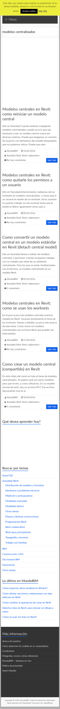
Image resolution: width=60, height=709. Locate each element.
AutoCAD (7, 475)
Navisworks (8, 565)
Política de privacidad (12, 666)
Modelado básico (14, 506)
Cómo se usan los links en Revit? (19, 617)
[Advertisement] (30, 69)
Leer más (52, 160)
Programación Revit (15, 522)
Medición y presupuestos (18, 496)
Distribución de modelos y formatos (24, 485)
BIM (4, 549)
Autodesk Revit (14, 156)
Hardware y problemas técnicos (22, 490)
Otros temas (12, 511)
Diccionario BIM (11, 559)
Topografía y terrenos (16, 537)
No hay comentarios (16, 160)
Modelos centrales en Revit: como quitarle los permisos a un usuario (27, 180)
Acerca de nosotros (11, 641)
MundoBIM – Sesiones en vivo (16, 661)
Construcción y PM (12, 554)
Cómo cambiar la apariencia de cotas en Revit (26, 602)
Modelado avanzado (16, 501)
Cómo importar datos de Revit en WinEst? (25, 588)
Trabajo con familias (16, 542)
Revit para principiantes (18, 532)
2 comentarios (13, 407)
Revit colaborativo (30, 156)
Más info (42, 11)
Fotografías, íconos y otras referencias (20, 656)
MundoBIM (12, 151)
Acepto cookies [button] (29, 11)
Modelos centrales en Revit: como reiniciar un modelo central (26, 114)
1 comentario (13, 288)
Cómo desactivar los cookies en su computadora (25, 646)
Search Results (9, 671)
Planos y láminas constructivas (21, 516)
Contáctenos (8, 651)
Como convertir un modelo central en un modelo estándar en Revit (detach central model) (29, 242)
